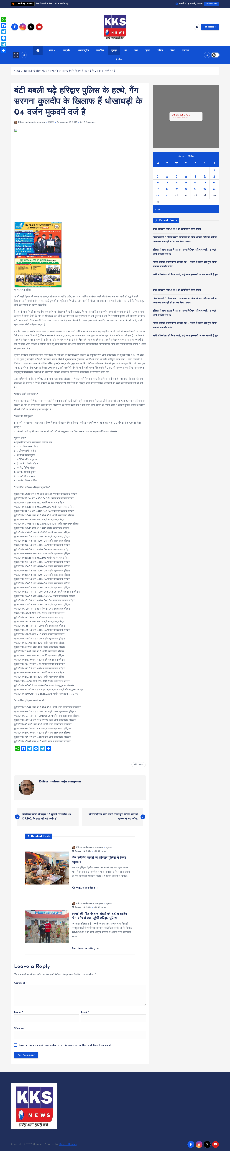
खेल (136, 50)
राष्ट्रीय (66, 50)
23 (214, 189)
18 (167, 189)
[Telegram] (4, 44)
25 (167, 195)
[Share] (4, 51)
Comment (20, 983)
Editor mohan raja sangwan (31, 122)
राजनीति (100, 50)
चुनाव (147, 50)
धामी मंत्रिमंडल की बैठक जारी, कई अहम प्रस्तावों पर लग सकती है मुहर (185, 274)
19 (176, 189)
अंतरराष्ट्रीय (83, 50)
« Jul (157, 209)
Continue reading (84, 888)
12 (176, 182)
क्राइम (114, 50)
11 (167, 182)
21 (195, 189)
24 (157, 195)
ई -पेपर (119, 59)
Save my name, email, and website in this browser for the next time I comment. (65, 1045)
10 (157, 182)
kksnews (139, 765)
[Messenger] (4, 38)
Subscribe (210, 27)
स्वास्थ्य (185, 50)
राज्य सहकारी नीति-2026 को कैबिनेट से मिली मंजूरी (177, 229)
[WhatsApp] (4, 19)
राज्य (51, 50)
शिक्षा (173, 50)
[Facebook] (4, 26)
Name (18, 1012)
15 (205, 182)
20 (186, 189)
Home (16, 71)
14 (195, 182)
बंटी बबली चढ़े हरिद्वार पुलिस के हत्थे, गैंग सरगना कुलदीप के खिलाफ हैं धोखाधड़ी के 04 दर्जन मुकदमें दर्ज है (69, 71)
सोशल (160, 50)
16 (214, 182)
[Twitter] (4, 32)
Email (85, 1012)
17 (158, 189)
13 (186, 182)
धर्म (125, 50)
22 (204, 189)
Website (19, 1028)
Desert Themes (68, 1144)
